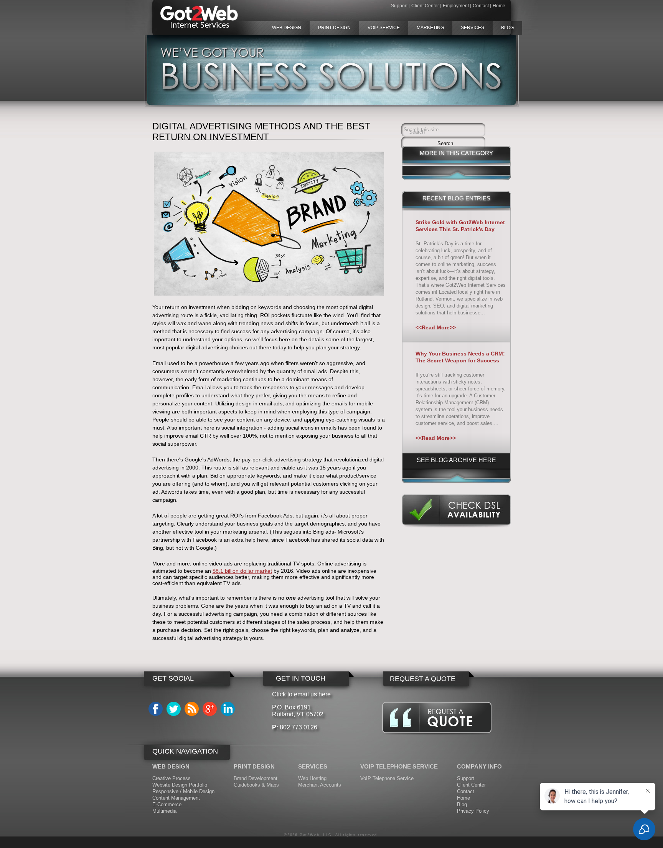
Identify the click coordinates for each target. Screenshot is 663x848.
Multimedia (164, 811)
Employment (456, 5)
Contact (481, 5)
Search (417, 132)
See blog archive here (456, 460)
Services (472, 27)
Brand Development (255, 778)
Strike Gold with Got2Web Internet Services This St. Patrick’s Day (460, 225)
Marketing (430, 27)
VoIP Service (384, 27)
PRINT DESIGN (254, 766)
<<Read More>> (436, 327)
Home (499, 5)
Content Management (176, 798)
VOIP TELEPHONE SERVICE (399, 766)
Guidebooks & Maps (256, 785)
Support (399, 5)
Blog (507, 27)
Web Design (286, 27)
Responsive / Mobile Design (183, 791)
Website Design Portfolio (179, 785)
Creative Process (171, 778)
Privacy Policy (473, 811)
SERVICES (312, 766)
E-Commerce (166, 804)
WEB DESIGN (171, 766)
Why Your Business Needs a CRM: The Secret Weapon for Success (460, 357)
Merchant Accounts (319, 785)
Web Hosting (312, 778)
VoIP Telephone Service (387, 778)
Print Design (334, 27)
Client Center (425, 5)
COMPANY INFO (479, 766)
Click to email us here (301, 694)
